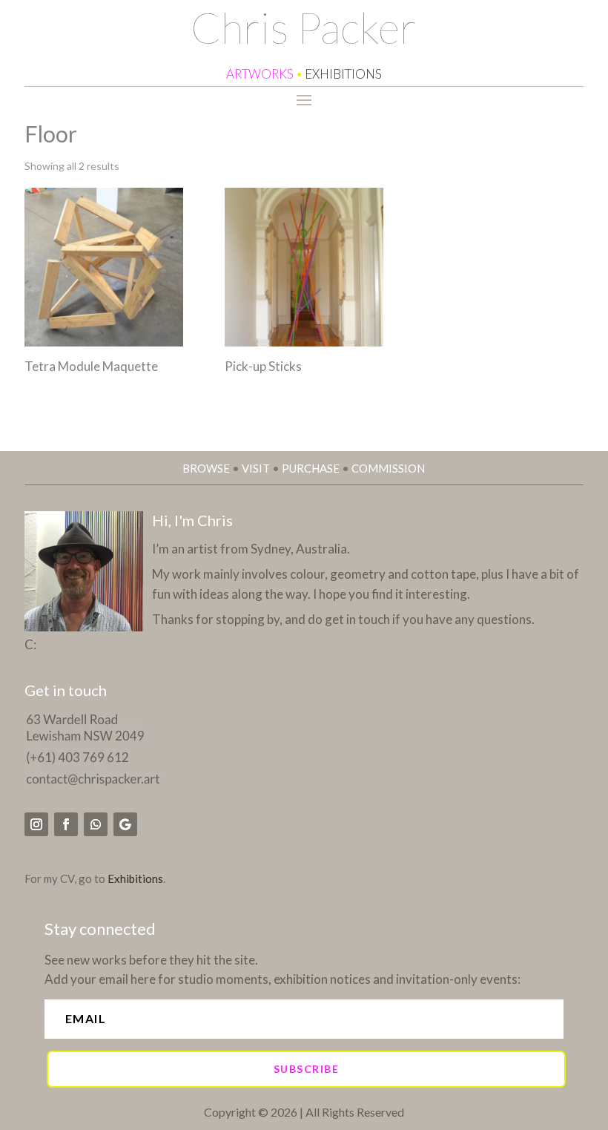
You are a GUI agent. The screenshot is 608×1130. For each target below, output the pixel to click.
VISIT (256, 468)
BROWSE (206, 468)
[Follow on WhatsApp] (96, 824)
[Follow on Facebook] (66, 824)
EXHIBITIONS (343, 74)
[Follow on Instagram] (36, 824)
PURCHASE (311, 468)
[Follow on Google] (125, 824)
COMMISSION (388, 468)
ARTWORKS (260, 74)
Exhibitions (135, 878)
